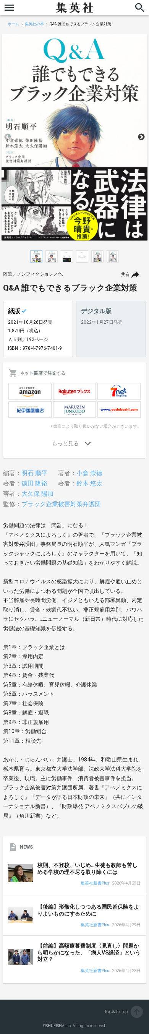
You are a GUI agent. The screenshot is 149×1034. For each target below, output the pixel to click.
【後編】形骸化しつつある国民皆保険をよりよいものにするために (88, 910)
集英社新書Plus (95, 883)
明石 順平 (34, 473)
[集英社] (74, 7)
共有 (125, 274)
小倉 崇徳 (89, 473)
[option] (74, 137)
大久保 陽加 (37, 493)
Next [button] (141, 137)
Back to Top (123, 1011)
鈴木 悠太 (89, 483)
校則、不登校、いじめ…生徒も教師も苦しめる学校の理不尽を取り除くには (87, 868)
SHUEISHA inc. (59, 1026)
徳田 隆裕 (34, 483)
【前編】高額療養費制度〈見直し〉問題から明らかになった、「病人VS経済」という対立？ (89, 952)
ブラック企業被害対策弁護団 (61, 504)
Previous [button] (7, 137)
